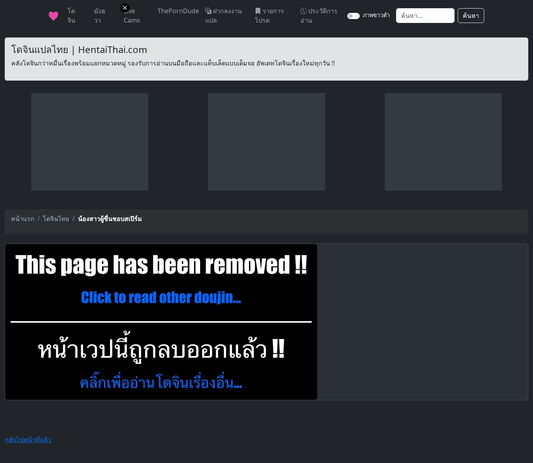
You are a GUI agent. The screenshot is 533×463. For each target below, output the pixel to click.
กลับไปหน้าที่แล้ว (28, 439)
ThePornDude (178, 11)
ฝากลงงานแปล (223, 16)
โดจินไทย (56, 218)
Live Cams (132, 16)
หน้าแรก (22, 218)
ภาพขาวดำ (376, 15)
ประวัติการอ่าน (319, 16)
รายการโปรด (269, 16)
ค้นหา (471, 15)
